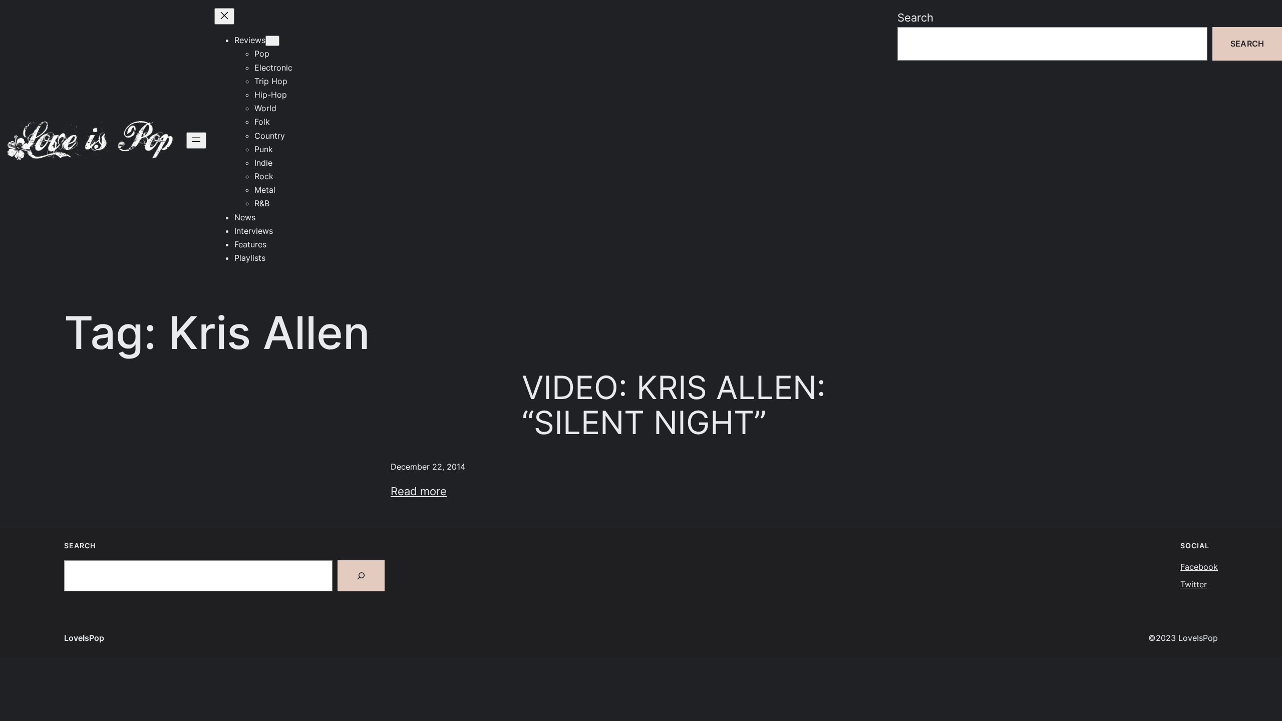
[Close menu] (224, 16)
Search (915, 17)
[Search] (361, 575)
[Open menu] (196, 140)
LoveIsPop (84, 638)
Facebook (1199, 567)
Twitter (1193, 584)
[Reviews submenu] (272, 41)
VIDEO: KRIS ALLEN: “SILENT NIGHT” (674, 405)
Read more (419, 491)
